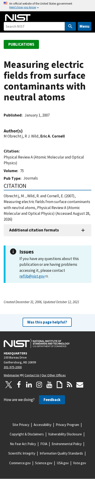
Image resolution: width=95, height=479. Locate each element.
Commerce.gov (20, 463)
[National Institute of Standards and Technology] (37, 343)
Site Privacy (20, 424)
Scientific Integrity (21, 453)
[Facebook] (19, 385)
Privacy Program (67, 424)
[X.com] (9, 385)
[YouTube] (49, 385)
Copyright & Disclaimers (27, 434)
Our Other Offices (54, 375)
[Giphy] (59, 385)
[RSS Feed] (70, 385)
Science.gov (43, 463)
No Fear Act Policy (23, 444)
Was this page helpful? (47, 322)
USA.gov (63, 463)
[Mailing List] (80, 385)
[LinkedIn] (29, 385)
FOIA (43, 444)
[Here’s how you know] (47, 5)
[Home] (17, 17)
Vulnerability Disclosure (65, 434)
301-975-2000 (13, 367)
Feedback (52, 399)
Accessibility (42, 424)
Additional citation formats (34, 230)
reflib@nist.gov (32, 276)
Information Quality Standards (61, 453)
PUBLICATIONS (21, 44)
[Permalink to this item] (25, 131)
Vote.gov (79, 463)
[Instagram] (39, 385)
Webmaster (12, 375)
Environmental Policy (67, 444)
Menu (84, 26)
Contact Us (32, 375)
